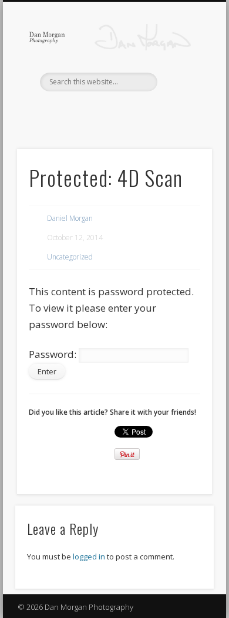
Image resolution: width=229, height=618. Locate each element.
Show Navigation (183, 104)
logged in (89, 556)
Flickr (213, 111)
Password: (54, 354)
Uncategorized (70, 257)
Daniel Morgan (70, 218)
